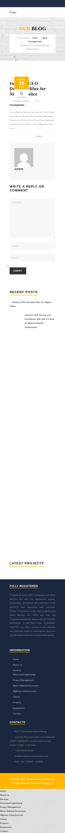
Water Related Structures (25, 685)
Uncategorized (34, 41)
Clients (16, 696)
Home (35, 38)
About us (17, 664)
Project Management (23, 680)
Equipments (19, 708)
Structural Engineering (24, 674)
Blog (45, 38)
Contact (17, 713)
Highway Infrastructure (24, 691)
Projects (17, 702)
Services (17, 670)
